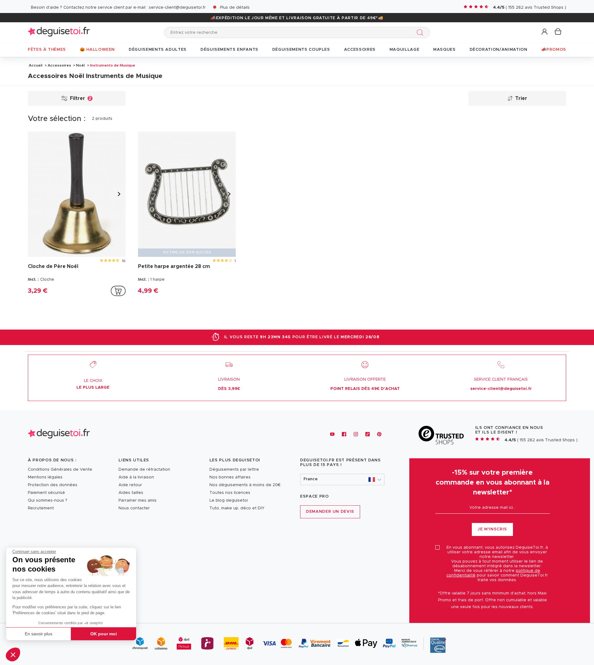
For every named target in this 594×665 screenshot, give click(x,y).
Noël (80, 65)
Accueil (35, 65)
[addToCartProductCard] (118, 291)
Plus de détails (235, 8)
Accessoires (59, 65)
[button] (13, 654)
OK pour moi (103, 633)
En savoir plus (38, 633)
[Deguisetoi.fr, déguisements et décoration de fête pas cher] (59, 32)
